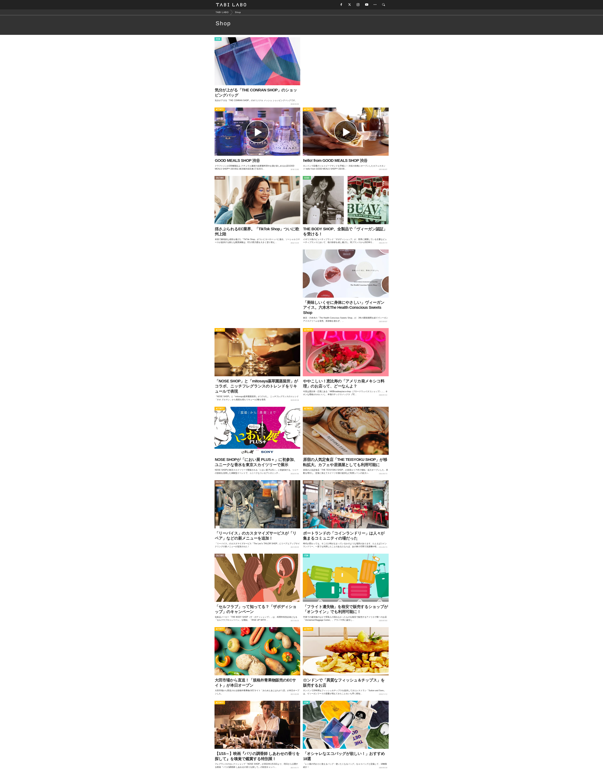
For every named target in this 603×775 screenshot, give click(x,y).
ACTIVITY (220, 109)
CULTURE (220, 178)
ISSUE (307, 178)
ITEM (218, 39)
